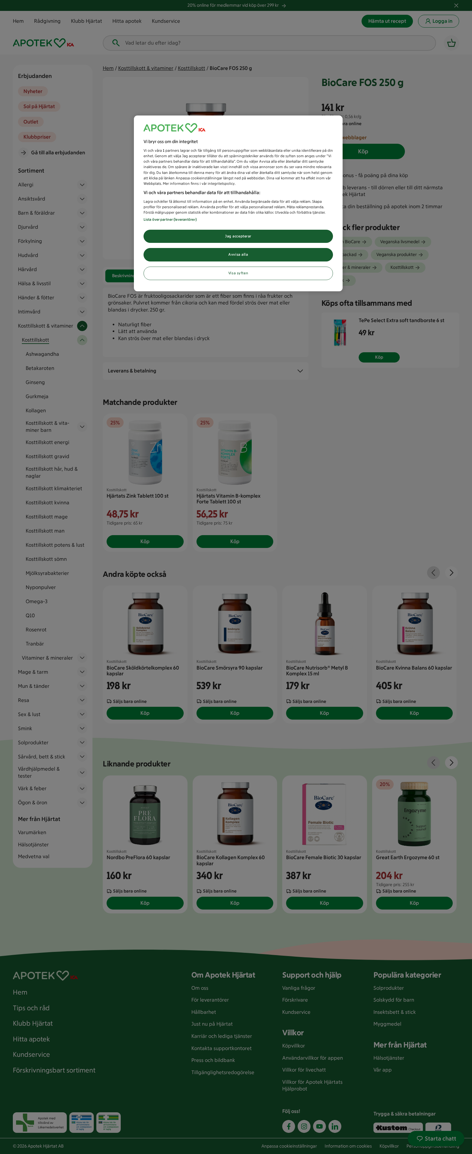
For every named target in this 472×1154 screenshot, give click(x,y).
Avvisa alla (238, 254)
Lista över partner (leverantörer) (170, 219)
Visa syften (238, 273)
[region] (238, 203)
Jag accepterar (238, 236)
